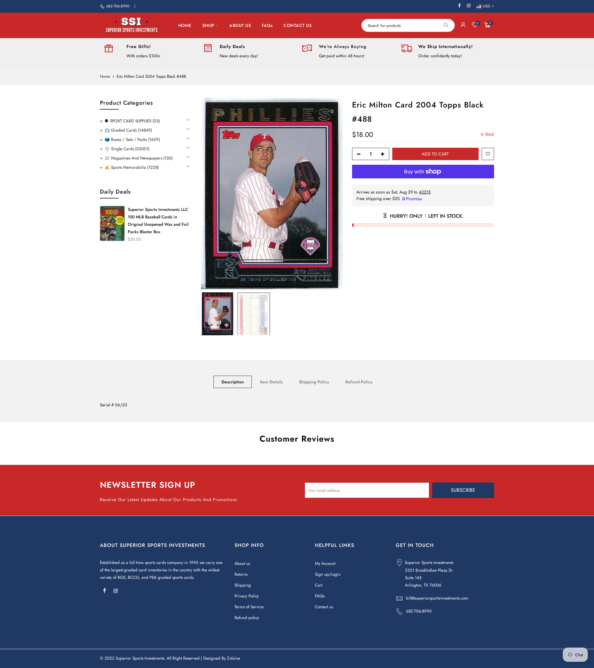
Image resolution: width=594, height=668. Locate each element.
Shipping (243, 585)
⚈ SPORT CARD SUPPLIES (132, 121)
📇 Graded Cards (128, 130)
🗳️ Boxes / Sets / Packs (132, 139)
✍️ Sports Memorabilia (132, 167)
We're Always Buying (342, 46)
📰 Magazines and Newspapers (139, 158)
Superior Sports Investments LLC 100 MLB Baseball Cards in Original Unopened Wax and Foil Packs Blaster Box (158, 221)
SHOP (208, 25)
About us (242, 563)
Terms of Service (249, 607)
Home (105, 76)
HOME (185, 25)
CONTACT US (297, 25)
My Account (325, 563)
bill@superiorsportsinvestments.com (437, 598)
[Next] (332, 193)
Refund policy (247, 618)
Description (233, 382)
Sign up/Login (328, 574)
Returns (241, 574)
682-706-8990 (117, 6)
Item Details (271, 382)
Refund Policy (358, 382)
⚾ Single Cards (127, 149)
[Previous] (211, 193)
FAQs (267, 25)
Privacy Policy (247, 596)
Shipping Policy (314, 382)
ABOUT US (240, 25)
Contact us (324, 607)
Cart (318, 585)
